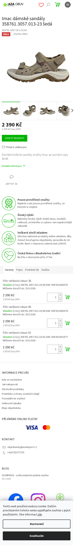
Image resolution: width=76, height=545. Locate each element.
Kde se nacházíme (12, 380)
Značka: (20, 34)
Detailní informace (12, 166)
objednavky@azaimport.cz (22, 447)
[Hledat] (48, 4)
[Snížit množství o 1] (60, 299)
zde (39, 514)
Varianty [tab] (9, 270)
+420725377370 (15, 452)
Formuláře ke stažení (13, 398)
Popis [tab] (19, 270)
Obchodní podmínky (13, 389)
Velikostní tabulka (11, 403)
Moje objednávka (11, 408)
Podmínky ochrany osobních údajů (20, 394)
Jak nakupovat (10, 384)
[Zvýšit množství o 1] (60, 295)
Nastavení (37, 524)
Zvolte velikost (14, 138)
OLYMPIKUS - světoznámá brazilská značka (25, 475)
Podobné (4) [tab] (32, 270)
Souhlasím (37, 536)
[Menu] (67, 4)
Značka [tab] (45, 270)
